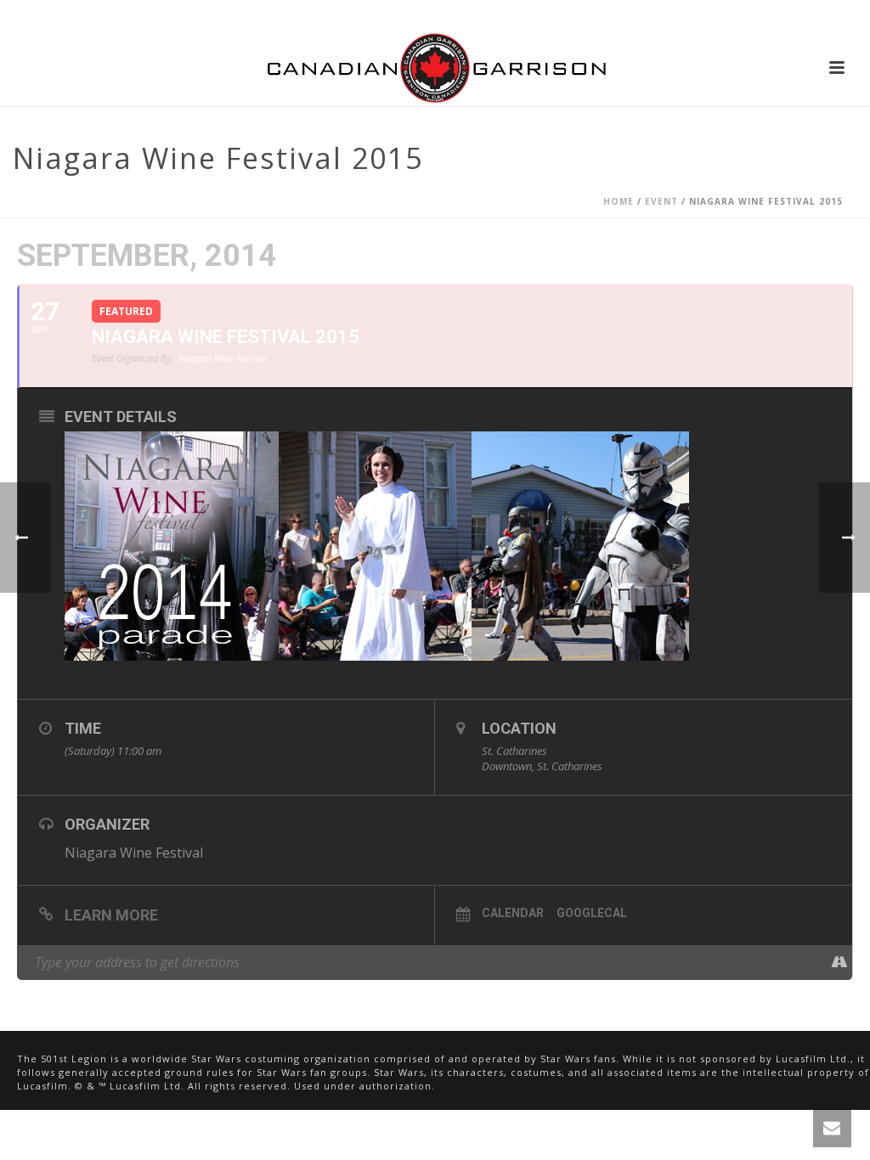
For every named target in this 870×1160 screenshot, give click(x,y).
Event (661, 201)
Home (618, 201)
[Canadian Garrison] (435, 68)
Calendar (513, 913)
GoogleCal (591, 913)
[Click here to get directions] (839, 962)
